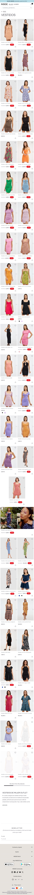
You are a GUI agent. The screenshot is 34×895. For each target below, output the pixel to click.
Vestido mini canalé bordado (8, 256)
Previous (2, 30)
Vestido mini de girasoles (7, 774)
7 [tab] (6, 50)
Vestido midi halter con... (7, 347)
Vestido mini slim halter (6, 469)
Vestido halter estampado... (8, 164)
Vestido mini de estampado (24, 652)
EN (22, 879)
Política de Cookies (16, 892)
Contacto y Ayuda (17, 847)
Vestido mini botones (15, 500)
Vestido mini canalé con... (24, 225)
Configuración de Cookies (25, 892)
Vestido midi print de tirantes (8, 134)
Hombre (16, 4)
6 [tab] (22, 447)
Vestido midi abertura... (7, 530)
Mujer (11, 4)
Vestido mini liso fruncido (7, 317)
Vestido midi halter (5, 652)
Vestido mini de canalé (6, 378)
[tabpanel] (17, 487)
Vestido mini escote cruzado (25, 713)
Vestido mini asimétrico (23, 408)
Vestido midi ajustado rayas (7, 561)
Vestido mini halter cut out (24, 378)
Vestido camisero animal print (8, 591)
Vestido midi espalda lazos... (25, 469)
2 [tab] (2, 20)
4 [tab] (4, 20)
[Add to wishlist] (15, 20)
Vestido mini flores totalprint (8, 622)
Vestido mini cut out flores (24, 286)
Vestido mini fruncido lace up (25, 347)
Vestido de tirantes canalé (7, 72)
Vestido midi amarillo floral (24, 622)
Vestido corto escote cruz (24, 774)
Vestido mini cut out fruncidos (25, 134)
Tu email (3, 836)
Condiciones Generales (12, 893)
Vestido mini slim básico (7, 439)
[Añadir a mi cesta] (15, 47)
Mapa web (25, 893)
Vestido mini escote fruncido (8, 286)
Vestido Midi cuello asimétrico (25, 42)
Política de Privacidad (6, 892)
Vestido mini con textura (24, 317)
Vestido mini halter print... (7, 42)
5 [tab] (5, 20)
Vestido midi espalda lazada (24, 72)
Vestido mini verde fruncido (8, 195)
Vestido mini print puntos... (24, 439)
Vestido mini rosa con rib (7, 225)
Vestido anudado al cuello (24, 561)
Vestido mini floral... (6, 103)
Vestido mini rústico (6, 744)
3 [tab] (3, 20)
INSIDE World (17, 856)
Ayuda (17, 852)
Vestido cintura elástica (23, 591)
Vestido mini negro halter (24, 682)
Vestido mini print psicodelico (25, 256)
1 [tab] (18, 20)
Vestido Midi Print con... (7, 713)
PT (19, 879)
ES (16, 879)
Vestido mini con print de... (24, 103)
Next (15, 30)
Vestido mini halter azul (23, 195)
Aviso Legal (19, 893)
